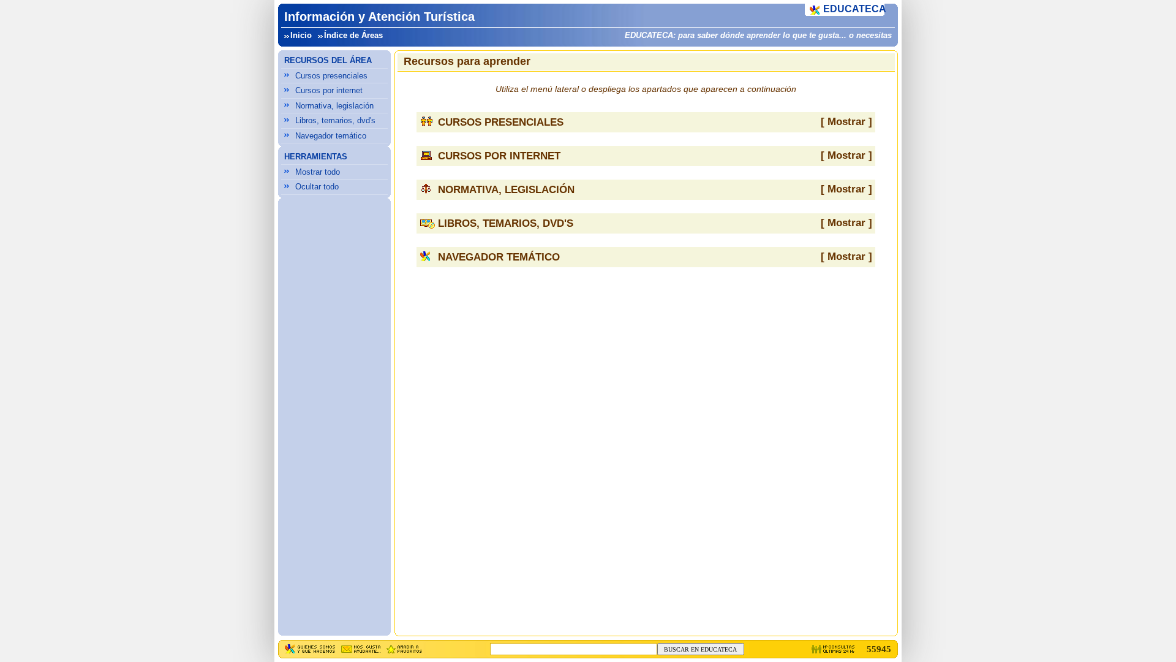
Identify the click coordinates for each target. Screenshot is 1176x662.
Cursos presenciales (331, 75)
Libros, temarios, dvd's (335, 120)
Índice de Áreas (353, 35)
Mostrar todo (317, 172)
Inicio (301, 35)
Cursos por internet (329, 90)
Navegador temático (330, 135)
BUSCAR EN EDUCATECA (700, 649)
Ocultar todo (317, 186)
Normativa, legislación (334, 105)
